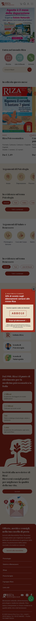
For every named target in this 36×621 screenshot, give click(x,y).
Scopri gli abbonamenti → (18, 320)
